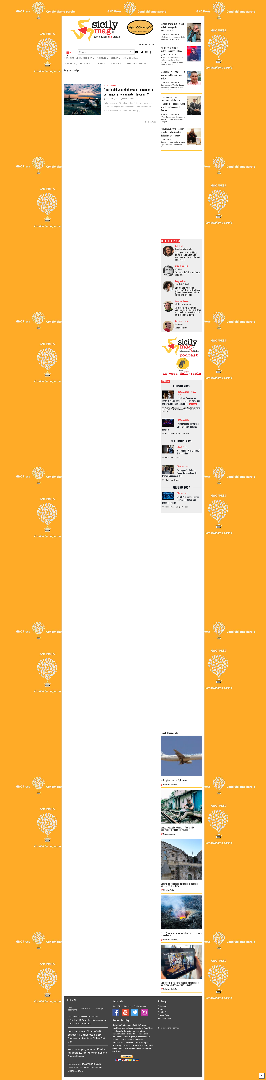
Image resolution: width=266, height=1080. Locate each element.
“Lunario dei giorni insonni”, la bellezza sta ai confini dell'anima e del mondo (172, 132)
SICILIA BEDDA (69, 63)
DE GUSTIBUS (100, 63)
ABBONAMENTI (132, 63)
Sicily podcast (180, 281)
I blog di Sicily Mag (170, 241)
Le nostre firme (164, 1018)
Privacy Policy (164, 1015)
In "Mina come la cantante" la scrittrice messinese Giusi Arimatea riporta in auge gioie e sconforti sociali (172, 61)
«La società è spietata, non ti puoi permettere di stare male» (173, 75)
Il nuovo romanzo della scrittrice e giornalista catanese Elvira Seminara (173, 144)
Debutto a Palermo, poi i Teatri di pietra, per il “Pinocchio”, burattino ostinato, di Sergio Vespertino (181, 400)
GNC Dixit (179, 246)
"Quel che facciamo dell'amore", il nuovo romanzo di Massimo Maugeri (173, 119)
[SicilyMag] (95, 40)
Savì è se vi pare (181, 321)
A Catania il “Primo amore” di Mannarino (188, 452)
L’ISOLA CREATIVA (129, 57)
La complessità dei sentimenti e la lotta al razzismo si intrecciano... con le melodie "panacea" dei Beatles (173, 103)
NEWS (72, 57)
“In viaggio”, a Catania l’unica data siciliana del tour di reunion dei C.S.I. (179, 473)
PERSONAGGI (101, 57)
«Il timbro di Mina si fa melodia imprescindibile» (171, 49)
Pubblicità (162, 1012)
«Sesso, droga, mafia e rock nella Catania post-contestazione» (172, 27)
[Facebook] (151, 52)
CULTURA (114, 57)
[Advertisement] (181, 194)
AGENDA (79, 57)
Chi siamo (162, 1006)
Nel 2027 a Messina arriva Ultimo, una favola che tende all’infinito (180, 499)
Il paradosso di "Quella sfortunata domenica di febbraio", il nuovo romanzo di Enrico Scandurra (173, 87)
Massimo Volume (182, 301)
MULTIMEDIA (87, 57)
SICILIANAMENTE (116, 63)
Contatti (161, 1009)
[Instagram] (146, 52)
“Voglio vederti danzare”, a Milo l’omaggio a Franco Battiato (180, 426)
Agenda (165, 381)
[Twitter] (141, 52)
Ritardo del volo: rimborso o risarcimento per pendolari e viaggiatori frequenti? (128, 91)
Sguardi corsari (181, 266)
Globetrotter (110, 85)
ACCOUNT (143, 63)
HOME (66, 57)
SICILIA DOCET (85, 63)
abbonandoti (147, 1045)
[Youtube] (136, 52)
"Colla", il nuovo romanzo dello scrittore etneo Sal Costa (173, 38)
